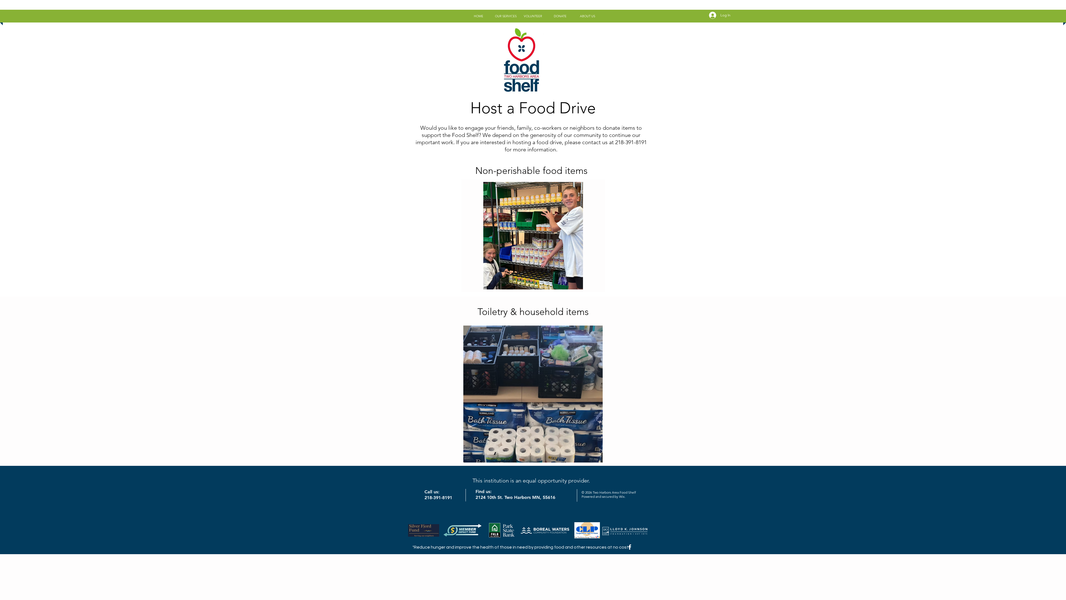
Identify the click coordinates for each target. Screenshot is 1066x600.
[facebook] (629, 547)
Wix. (622, 496)
